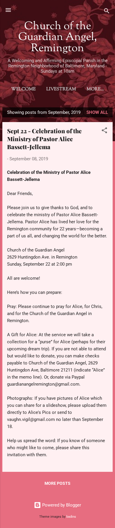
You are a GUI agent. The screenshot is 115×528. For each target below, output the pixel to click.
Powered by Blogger (61, 505)
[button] (104, 131)
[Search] (106, 12)
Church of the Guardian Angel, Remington (57, 37)
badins (71, 517)
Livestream (61, 89)
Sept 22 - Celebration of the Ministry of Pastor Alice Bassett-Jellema (44, 139)
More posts (57, 483)
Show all (97, 112)
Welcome (23, 89)
